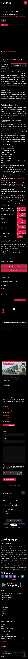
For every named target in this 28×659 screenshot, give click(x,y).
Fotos (3, 618)
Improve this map (22, 322)
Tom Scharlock (7, 493)
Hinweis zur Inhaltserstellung (8, 543)
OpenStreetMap (16, 322)
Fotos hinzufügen (9, 425)
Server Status (5, 605)
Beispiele (4, 611)
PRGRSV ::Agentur (5, 625)
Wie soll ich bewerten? (7, 595)
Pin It (14, 527)
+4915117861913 (6, 634)
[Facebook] (2, 576)
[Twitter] (6, 576)
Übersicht (4, 24)
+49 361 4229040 (14, 266)
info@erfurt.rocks (9, 509)
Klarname (4, 609)
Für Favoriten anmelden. (15, 520)
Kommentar (6, 445)
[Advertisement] (14, 39)
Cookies (4, 615)
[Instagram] (10, 576)
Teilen (6, 524)
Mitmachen (4, 602)
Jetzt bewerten (19, 24)
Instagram (7, 513)
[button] (3, 310)
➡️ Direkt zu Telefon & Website (8, 51)
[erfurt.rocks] (6, 3)
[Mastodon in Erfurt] (14, 576)
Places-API (15, 259)
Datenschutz (5, 607)
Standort (11, 24)
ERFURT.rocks (4, 558)
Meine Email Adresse (7, 597)
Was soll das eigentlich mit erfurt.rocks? (12, 593)
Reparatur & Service (6, 11)
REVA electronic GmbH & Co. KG (21, 210)
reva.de (15, 270)
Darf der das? (5, 599)
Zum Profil (6, 495)
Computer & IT (15, 11)
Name (5, 431)
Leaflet (5, 322)
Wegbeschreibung (20, 299)
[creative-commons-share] (24, 652)
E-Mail (5, 438)
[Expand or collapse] (25, 65)
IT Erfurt (19, 219)
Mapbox (10, 322)
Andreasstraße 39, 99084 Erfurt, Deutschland (13, 16)
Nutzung (4, 613)
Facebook (7, 511)
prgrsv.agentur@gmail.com (9, 636)
